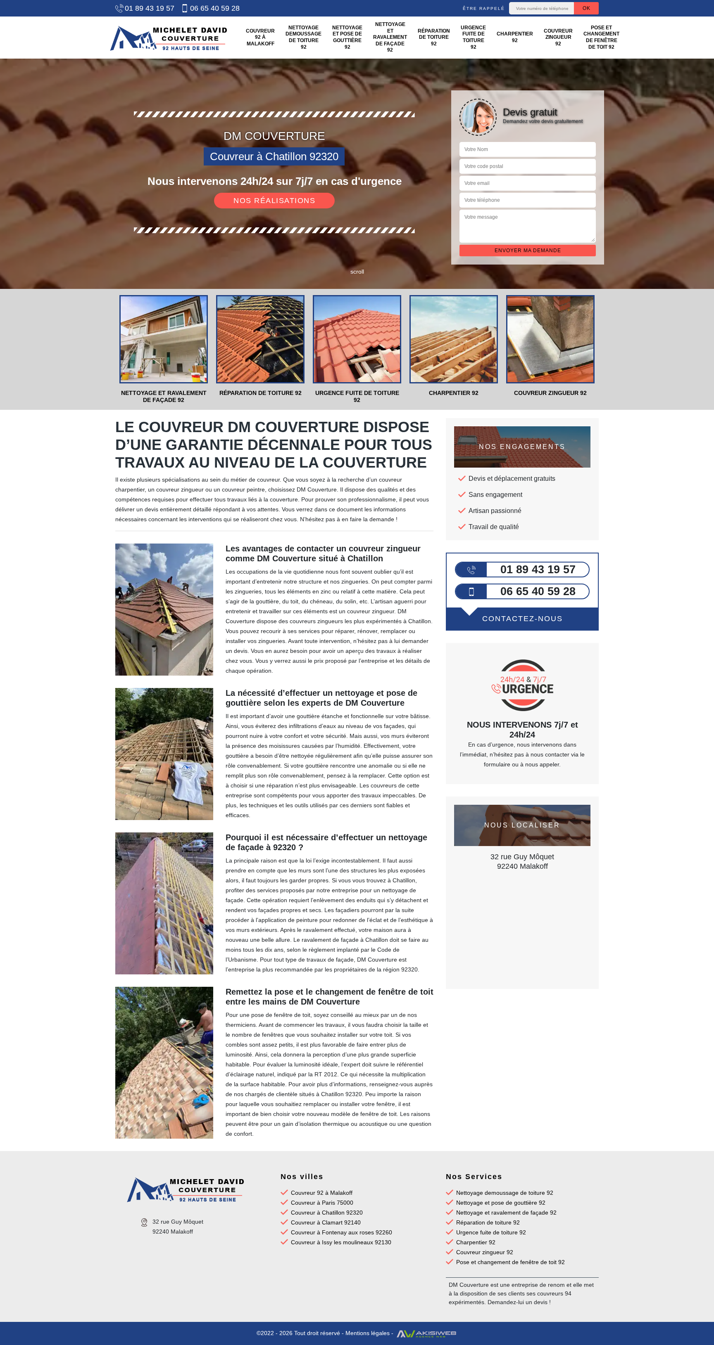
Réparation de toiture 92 (434, 37)
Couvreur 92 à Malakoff (260, 37)
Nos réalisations (274, 200)
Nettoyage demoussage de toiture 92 (303, 37)
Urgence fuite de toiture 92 (473, 37)
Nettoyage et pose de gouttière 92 (347, 37)
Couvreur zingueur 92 (558, 37)
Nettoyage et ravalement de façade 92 (390, 37)
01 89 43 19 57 (149, 8)
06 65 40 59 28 (215, 8)
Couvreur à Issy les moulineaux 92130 (341, 1242)
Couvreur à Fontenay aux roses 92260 (341, 1232)
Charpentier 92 (515, 37)
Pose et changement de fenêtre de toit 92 (601, 37)
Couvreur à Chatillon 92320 (327, 1212)
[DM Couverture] (168, 37)
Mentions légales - (370, 1333)
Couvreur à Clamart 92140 (326, 1222)
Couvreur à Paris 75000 (322, 1202)
